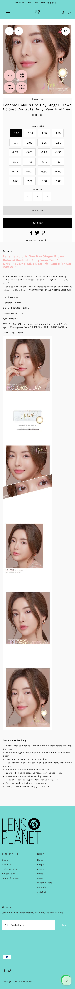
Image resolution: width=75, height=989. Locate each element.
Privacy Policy (8, 873)
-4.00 (29, 162)
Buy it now (37, 223)
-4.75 (15, 171)
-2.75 (15, 152)
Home (40, 860)
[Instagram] (9, 971)
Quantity (37, 189)
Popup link (43, 240)
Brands (40, 869)
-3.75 (15, 162)
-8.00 (58, 181)
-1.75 (15, 142)
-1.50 (58, 133)
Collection (42, 887)
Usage (40, 873)
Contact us (30, 240)
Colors (40, 878)
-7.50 (44, 181)
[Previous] (9, 31)
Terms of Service (10, 878)
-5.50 (44, 171)
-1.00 (30, 133)
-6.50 (15, 181)
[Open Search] (62, 12)
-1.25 (44, 133)
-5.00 (29, 171)
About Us (6, 864)
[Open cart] (69, 12)
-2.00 (29, 142)
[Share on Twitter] (37, 234)
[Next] (18, 31)
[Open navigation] (11, 12)
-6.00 (58, 171)
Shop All (41, 864)
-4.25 (44, 162)
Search (5, 860)
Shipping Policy (9, 869)
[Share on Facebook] (31, 234)
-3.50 (58, 152)
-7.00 (29, 181)
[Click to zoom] (65, 31)
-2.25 (44, 142)
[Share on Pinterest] (43, 234)
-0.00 (16, 133)
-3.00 (29, 152)
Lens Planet (26, 981)
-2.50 (58, 142)
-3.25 (44, 152)
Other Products (44, 882)
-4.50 (58, 162)
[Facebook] (5, 971)
